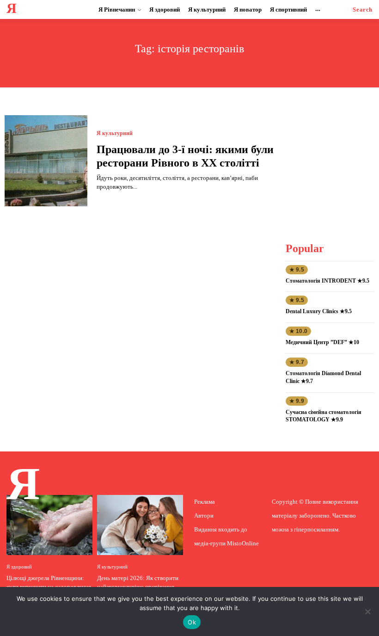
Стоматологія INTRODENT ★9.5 (327, 281)
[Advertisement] (332, 161)
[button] (363, 9)
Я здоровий (19, 566)
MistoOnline (243, 543)
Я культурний (115, 133)
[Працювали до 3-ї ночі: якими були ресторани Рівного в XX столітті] (46, 160)
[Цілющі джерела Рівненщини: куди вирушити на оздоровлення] (49, 525)
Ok (192, 622)
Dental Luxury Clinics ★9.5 (319, 311)
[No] (367, 611)
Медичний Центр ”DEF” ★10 (322, 342)
